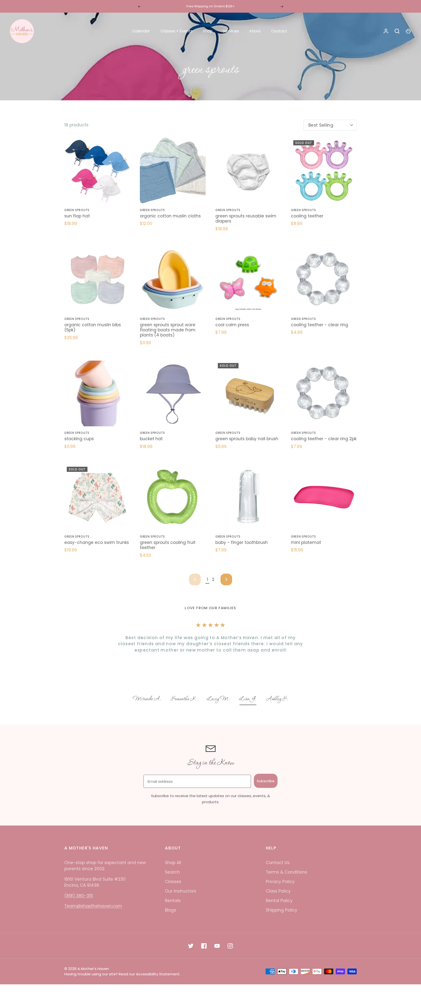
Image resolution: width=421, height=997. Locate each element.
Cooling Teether (307, 216)
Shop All (173, 863)
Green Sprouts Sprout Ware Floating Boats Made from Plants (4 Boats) (167, 330)
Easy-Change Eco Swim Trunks (96, 542)
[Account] (386, 31)
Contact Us (277, 863)
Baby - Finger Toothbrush (241, 542)
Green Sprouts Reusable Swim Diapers (245, 218)
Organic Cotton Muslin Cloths (170, 216)
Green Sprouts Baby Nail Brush (246, 439)
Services (231, 31)
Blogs (170, 910)
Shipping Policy (281, 910)
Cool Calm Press (232, 325)
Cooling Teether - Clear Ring (319, 325)
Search (172, 872)
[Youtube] (217, 946)
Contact (279, 31)
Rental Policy (279, 901)
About (255, 31)
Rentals (173, 901)
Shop (207, 31)
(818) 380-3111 (78, 896)
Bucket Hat (151, 439)
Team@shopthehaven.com (93, 906)
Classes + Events (176, 31)
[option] (147, 699)
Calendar (141, 31)
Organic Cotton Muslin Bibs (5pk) (92, 327)
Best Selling (320, 125)
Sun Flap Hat (77, 216)
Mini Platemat (306, 542)
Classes (173, 882)
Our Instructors (180, 891)
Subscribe (266, 780)
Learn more (236, 6)
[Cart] (408, 31)
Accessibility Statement (158, 974)
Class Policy (278, 891)
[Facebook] (204, 946)
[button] (147, 699)
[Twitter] (190, 946)
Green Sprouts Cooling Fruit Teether (168, 545)
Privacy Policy (280, 882)
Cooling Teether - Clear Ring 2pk (323, 439)
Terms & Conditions (286, 872)
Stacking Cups (79, 439)
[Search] (397, 31)
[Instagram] (230, 946)
